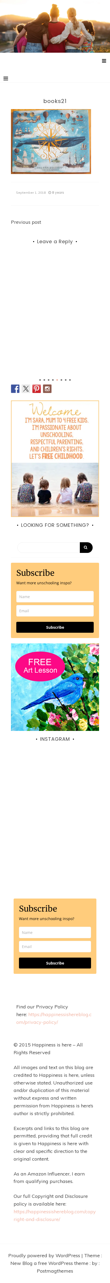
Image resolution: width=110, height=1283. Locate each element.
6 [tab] (61, 380)
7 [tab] (65, 380)
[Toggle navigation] (5, 78)
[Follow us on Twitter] (26, 388)
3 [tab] (48, 380)
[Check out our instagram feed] (47, 388)
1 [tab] (40, 380)
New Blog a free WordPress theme (50, 1263)
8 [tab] (70, 380)
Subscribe (55, 627)
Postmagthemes (55, 1271)
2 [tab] (44, 380)
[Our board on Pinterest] (36, 388)
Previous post (26, 222)
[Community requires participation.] (55, 799)
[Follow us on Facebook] (15, 388)
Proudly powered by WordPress (44, 1255)
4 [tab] (53, 380)
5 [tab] (57, 380)
